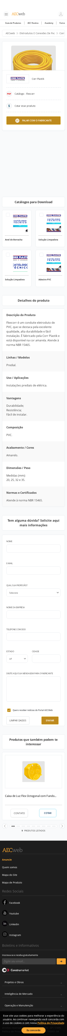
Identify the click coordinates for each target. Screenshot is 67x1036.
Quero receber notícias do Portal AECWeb (33, 710)
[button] (5, 826)
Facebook (14, 902)
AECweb (10, 33)
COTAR (47, 813)
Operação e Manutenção (19, 1005)
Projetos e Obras (14, 982)
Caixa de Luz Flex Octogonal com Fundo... (30, 796)
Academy (49, 22)
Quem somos (9, 867)
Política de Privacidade (50, 1023)
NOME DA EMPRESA (15, 607)
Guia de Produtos (13, 22)
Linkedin (14, 924)
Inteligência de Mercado (18, 993)
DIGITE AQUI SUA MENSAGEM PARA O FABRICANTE (29, 673)
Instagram (15, 935)
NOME (9, 541)
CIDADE (35, 651)
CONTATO (19, 813)
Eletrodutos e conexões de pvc (37, 33)
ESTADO (10, 651)
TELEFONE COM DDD (16, 629)
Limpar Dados (17, 720)
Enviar (50, 720)
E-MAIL (9, 563)
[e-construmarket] (15, 970)
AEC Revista (32, 22)
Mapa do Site (9, 875)
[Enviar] (61, 961)
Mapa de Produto (12, 882)
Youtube (14, 913)
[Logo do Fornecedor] (18, 78)
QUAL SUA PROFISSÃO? (16, 585)
